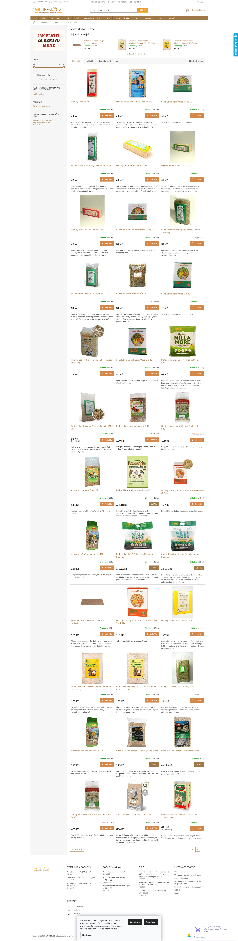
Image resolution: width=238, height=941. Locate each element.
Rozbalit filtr (47, 79)
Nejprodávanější (104, 61)
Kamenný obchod (181, 878)
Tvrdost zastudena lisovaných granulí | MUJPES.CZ (118, 887)
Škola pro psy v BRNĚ (41, 106)
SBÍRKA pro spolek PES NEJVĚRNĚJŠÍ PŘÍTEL (42, 122)
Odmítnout (135, 922)
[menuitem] (34, 18)
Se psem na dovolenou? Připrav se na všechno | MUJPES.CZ (154, 883)
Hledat (142, 10)
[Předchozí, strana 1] (197, 849)
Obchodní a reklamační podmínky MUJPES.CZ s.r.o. (187, 882)
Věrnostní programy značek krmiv (126, 2)
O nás (176, 893)
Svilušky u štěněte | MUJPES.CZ (79, 872)
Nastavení (87, 935)
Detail (154, 504)
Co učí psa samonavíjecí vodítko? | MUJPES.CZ (152, 891)
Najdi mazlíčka (38, 94)
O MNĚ (177, 890)
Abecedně (120, 61)
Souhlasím (151, 922)
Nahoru (78, 849)
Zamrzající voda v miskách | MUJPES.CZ (114, 878)
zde (115, 928)
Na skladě (43, 75)
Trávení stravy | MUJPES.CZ (114, 872)
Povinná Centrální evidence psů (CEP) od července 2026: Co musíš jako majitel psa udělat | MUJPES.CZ (154, 874)
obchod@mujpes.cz (79, 906)
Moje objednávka (98, 2)
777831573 (75, 910)
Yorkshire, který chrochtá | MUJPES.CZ (82, 877)
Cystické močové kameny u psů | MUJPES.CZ (80, 884)
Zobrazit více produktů (136, 54)
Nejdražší (89, 61)
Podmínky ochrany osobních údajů (188, 887)
